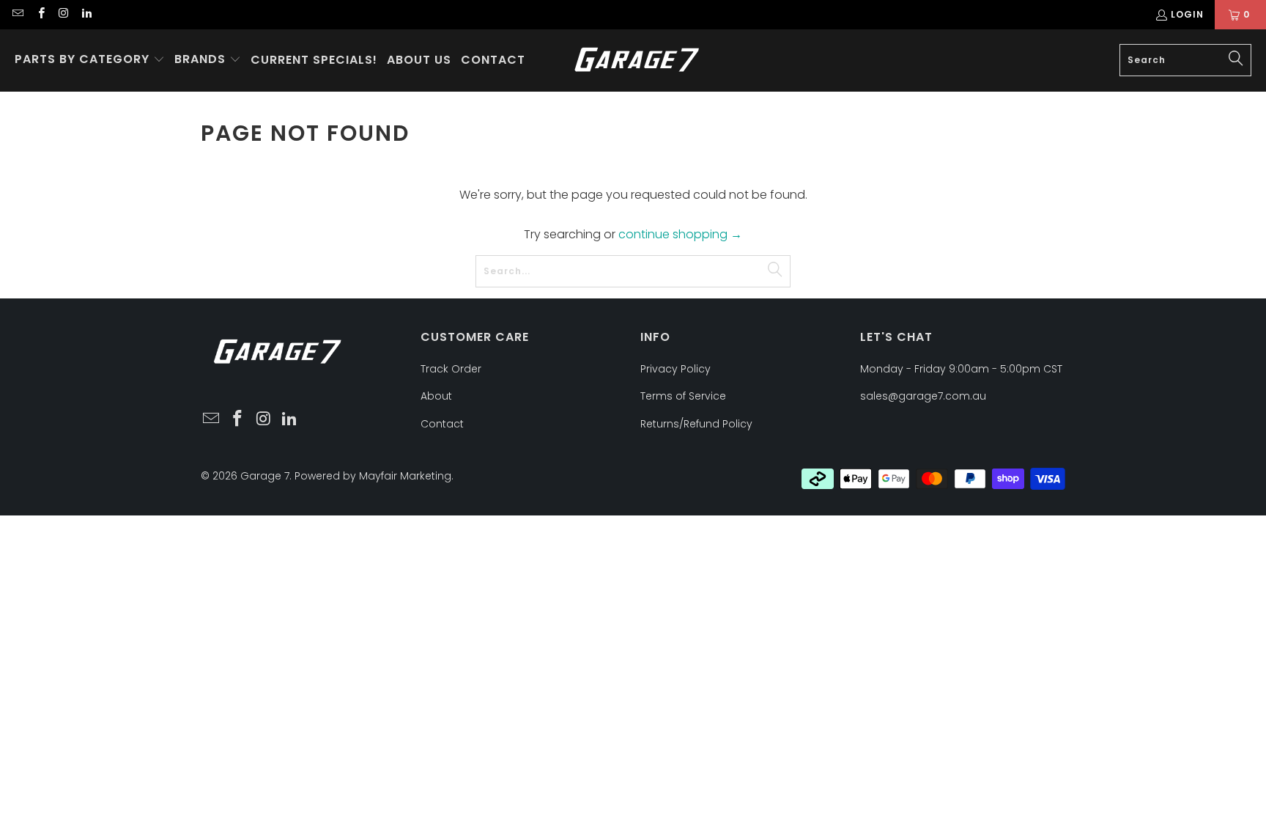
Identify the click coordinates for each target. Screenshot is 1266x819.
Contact (442, 423)
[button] (90, 60)
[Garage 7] (637, 60)
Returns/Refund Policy (696, 423)
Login (1187, 14)
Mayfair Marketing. (406, 476)
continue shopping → (680, 234)
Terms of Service (683, 396)
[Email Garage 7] (17, 14)
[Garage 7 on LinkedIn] (86, 14)
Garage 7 (264, 476)
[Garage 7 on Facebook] (40, 14)
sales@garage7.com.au (923, 396)
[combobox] (1185, 60)
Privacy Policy (675, 368)
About (436, 396)
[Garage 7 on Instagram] (63, 14)
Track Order (451, 368)
